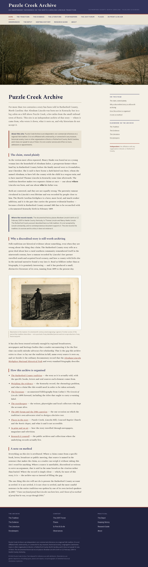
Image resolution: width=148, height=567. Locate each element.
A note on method (116, 115)
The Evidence (38, 17)
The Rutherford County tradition (26, 375)
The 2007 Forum (87, 17)
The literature (17, 391)
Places (101, 17)
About (74, 22)
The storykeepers (19, 403)
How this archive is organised (120, 111)
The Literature (54, 17)
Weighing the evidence (22, 383)
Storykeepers (71, 17)
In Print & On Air (115, 17)
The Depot (27, 22)
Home (11, 17)
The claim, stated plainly (118, 101)
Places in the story (19, 419)
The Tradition (23, 17)
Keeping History (43, 22)
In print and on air (19, 428)
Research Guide (61, 22)
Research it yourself (20, 436)
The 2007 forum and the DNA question (29, 411)
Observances (14, 22)
